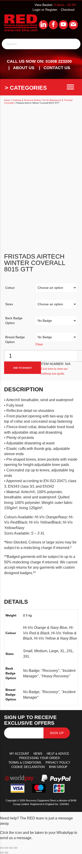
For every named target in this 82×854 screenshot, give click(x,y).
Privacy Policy (58, 762)
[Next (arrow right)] (6, 852)
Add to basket (22, 368)
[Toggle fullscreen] (6, 848)
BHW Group (58, 767)
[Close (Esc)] (15, 848)
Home (7, 100)
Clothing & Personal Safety (26, 100)
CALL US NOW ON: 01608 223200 (39, 61)
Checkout (67, 9)
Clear (39, 344)
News (37, 753)
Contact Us (57, 67)
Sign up (57, 733)
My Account (19, 753)
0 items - (65, 5)
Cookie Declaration (28, 767)
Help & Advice (58, 753)
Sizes (9, 304)
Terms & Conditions (24, 762)
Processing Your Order (39, 758)
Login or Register (45, 9)
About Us (23, 67)
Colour (10, 287)
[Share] (11, 848)
